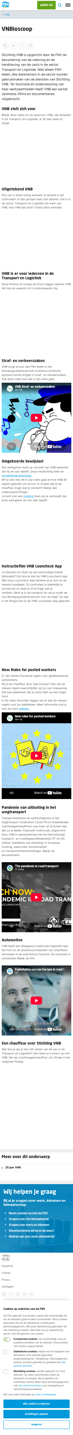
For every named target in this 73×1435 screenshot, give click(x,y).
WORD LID (46, 5)
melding (28, 496)
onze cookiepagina (45, 1394)
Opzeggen (8, 1286)
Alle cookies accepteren (36, 1403)
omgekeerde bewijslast (16, 475)
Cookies (6, 1272)
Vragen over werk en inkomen (29, 1224)
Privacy (6, 1279)
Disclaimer (7, 1265)
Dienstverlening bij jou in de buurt (31, 1230)
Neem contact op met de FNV (28, 1213)
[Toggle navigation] (68, 5)
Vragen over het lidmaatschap (29, 1218)
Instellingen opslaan (36, 1413)
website (24, 708)
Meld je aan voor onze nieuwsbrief (32, 1236)
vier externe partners (30, 1385)
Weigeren (36, 1424)
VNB (7, 14)
